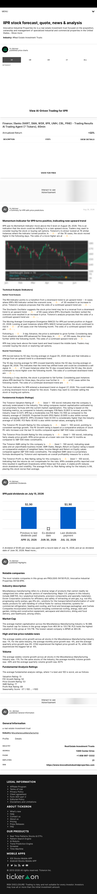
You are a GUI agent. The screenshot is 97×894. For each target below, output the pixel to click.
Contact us (15, 816)
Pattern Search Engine (20, 838)
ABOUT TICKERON (19, 806)
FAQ (12, 826)
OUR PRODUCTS (18, 831)
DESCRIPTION (9, 139)
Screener (14, 846)
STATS (48, 139)
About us (14, 819)
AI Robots (14, 841)
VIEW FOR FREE (48, 173)
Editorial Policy (17, 799)
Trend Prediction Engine (21, 843)
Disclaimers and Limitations (23, 802)
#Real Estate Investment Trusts (27, 37)
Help (12, 814)
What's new (15, 811)
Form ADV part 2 (18, 796)
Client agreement (18, 794)
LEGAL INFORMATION (21, 781)
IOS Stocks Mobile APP (21, 858)
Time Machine (16, 849)
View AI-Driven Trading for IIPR (48, 110)
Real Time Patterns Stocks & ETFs (26, 836)
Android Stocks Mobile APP (23, 861)
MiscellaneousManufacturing (25, 733)
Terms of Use (16, 789)
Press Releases (17, 824)
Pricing (13, 821)
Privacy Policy (16, 791)
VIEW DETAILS (87, 139)
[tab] (12, 60)
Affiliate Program (18, 786)
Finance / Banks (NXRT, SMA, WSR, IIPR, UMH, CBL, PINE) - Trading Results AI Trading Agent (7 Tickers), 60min (48, 125)
